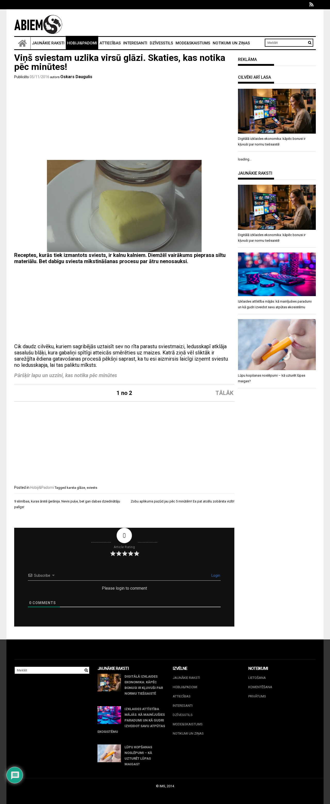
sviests (92, 488)
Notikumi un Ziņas (231, 43)
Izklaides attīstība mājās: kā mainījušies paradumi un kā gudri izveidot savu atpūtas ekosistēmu (131, 720)
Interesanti (135, 43)
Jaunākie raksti (48, 43)
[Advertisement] (124, 121)
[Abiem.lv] (22, 43)
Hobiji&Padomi (82, 43)
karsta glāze (76, 488)
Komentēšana (260, 687)
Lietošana (257, 678)
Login (215, 575)
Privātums (257, 696)
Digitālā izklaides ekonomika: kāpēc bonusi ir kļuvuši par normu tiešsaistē (144, 685)
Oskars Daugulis (76, 76)
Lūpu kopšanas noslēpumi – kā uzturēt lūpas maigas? (138, 755)
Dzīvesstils (161, 43)
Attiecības (110, 43)
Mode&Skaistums (193, 43)
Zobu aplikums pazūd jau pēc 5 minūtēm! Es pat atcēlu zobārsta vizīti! (182, 501)
